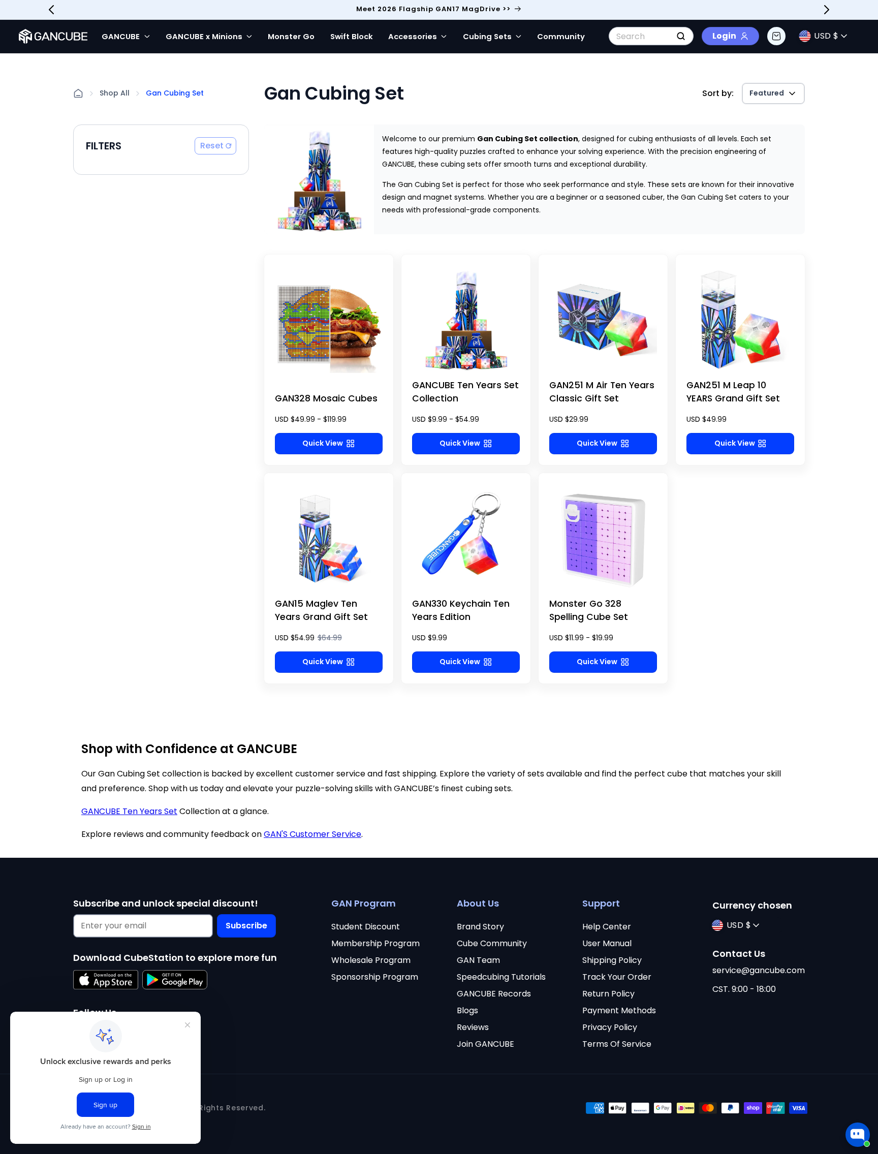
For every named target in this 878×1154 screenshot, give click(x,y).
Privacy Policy (609, 1027)
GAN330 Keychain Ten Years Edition (461, 610)
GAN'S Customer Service (312, 834)
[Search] (681, 36)
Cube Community (492, 943)
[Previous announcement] (51, 9)
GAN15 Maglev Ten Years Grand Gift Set (321, 610)
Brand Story (480, 926)
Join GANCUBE (485, 1044)
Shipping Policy (612, 960)
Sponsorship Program (374, 977)
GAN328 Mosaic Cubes (326, 398)
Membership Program (375, 943)
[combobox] (651, 36)
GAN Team (478, 960)
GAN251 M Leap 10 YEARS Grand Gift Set (733, 391)
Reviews (473, 1027)
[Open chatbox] (857, 1129)
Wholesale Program (371, 960)
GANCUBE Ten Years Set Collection (465, 391)
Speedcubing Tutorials (501, 977)
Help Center (606, 926)
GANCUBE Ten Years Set (129, 811)
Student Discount (365, 926)
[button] (776, 36)
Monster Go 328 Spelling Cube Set (588, 610)
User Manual (607, 943)
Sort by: (718, 93)
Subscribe (246, 925)
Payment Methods (619, 1010)
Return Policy (608, 994)
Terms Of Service (616, 1044)
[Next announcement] (827, 9)
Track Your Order (616, 977)
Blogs (467, 1010)
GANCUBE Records (494, 994)
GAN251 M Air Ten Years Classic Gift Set (601, 391)
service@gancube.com (758, 970)
